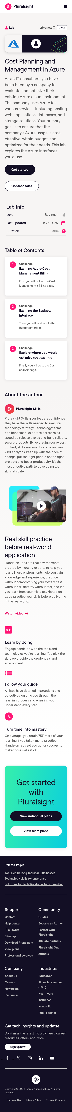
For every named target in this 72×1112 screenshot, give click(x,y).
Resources (12, 995)
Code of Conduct (55, 1100)
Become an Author (50, 923)
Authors (43, 954)
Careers (10, 982)
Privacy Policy (33, 1100)
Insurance (44, 1000)
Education (45, 976)
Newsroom (12, 988)
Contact (10, 917)
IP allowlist (12, 929)
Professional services (19, 955)
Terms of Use (14, 1100)
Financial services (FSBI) (50, 985)
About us (11, 976)
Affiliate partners (49, 941)
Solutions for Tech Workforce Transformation (34, 884)
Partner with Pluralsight (46, 932)
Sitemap (10, 936)
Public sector (47, 1012)
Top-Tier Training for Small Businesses (30, 873)
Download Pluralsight (19, 942)
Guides (43, 917)
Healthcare (45, 993)
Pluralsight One (48, 947)
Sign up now (17, 1047)
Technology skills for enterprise (25, 878)
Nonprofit (44, 1006)
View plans (12, 949)
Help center (12, 923)
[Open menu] (65, 6)
